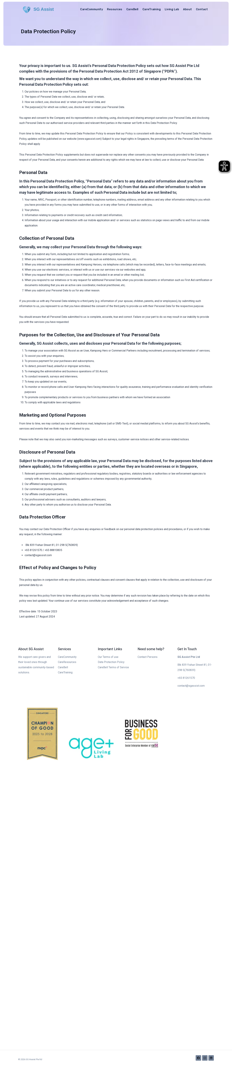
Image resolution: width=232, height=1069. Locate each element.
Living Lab (172, 9)
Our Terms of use (108, 657)
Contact (202, 9)
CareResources (67, 662)
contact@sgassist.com (191, 685)
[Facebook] (198, 1058)
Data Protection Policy (111, 662)
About (187, 9)
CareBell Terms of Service (113, 667)
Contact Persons (147, 657)
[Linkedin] (211, 1058)
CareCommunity (91, 9)
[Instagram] (205, 1058)
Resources (114, 9)
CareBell (132, 9)
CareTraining (151, 9)
